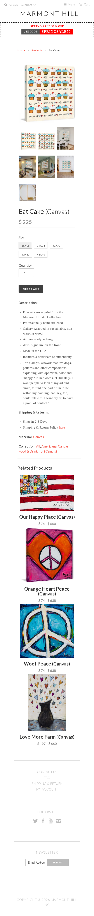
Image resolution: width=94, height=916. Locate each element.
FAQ (47, 778)
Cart (87, 4)
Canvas (38, 437)
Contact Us (47, 772)
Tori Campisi (48, 451)
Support (27, 5)
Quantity (25, 265)
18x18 (25, 245)
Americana (49, 446)
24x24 (41, 245)
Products (36, 50)
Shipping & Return (47, 784)
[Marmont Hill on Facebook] (43, 821)
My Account (47, 789)
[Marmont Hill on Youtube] (50, 821)
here (62, 427)
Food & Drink (28, 451)
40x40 (25, 254)
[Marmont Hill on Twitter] (35, 821)
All (38, 446)
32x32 (56, 245)
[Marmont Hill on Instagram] (58, 821)
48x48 (41, 254)
